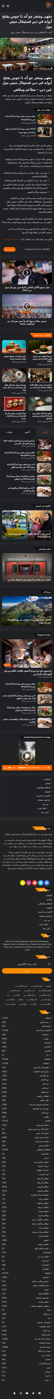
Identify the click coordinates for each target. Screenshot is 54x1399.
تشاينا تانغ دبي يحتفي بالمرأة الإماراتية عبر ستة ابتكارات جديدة (15, 415)
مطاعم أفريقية (42, 1178)
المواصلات (46, 1252)
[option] (27, 525)
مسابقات (45, 1034)
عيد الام (45, 1084)
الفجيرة (47, 1051)
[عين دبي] (48, 6)
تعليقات (9, 432)
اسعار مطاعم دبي (45, 995)
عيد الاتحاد (44, 1080)
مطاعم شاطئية (42, 1203)
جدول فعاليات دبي (29, 995)
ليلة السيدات (43, 1174)
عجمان (47, 1359)
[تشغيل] (48, 767)
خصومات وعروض (43, 1322)
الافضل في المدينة (43, 796)
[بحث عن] (8, 7)
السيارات (45, 1265)
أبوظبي (48, 986)
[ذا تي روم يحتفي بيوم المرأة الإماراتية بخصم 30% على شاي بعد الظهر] (44, 468)
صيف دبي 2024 (44, 1351)
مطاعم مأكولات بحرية (40, 1219)
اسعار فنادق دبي (14, 990)
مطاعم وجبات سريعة (40, 1232)
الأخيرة (45, 432)
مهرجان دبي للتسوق (40, 1108)
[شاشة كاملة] (5, 767)
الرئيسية (47, 1043)
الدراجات (45, 1261)
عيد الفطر (44, 1092)
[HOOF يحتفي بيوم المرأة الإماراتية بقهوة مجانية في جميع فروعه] (44, 132)
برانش (46, 1158)
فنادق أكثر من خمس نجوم (38, 1129)
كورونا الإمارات (44, 1363)
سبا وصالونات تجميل (40, 1285)
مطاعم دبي (22, 1004)
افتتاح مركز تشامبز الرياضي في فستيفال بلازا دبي (29, 579)
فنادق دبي (33, 1004)
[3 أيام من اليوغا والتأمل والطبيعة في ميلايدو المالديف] (44, 492)
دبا (47, 1055)
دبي (8, 995)
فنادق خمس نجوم (41, 1137)
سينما (46, 1289)
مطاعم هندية (43, 1228)
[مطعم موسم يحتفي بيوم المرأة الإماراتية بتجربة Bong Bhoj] (44, 119)
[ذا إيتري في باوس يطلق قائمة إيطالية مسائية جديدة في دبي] (40, 375)
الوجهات (47, 792)
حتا (49, 1318)
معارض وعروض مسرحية (38, 1104)
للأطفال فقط (43, 1293)
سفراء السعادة (44, 1343)
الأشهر (27, 432)
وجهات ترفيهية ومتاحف (39, 1306)
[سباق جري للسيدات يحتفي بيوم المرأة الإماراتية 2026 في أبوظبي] (44, 480)
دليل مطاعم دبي (32, 1000)
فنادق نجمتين (43, 1145)
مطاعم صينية (43, 1211)
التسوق (45, 1277)
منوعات (47, 1372)
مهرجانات (44, 1112)
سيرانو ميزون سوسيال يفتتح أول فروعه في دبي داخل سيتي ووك (14, 387)
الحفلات (45, 1063)
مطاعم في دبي (10, 1004)
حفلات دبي (16, 995)
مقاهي (46, 1240)
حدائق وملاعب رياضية (40, 1281)
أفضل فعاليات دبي (45, 990)
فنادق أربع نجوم (42, 1125)
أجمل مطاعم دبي (36, 986)
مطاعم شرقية (43, 1207)
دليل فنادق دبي (46, 1000)
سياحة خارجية (45, 1347)
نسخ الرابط (9, 249)
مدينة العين (44, 1022)
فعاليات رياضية (42, 1096)
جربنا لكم (46, 1314)
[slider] (29, 767)
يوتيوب (45, 1038)
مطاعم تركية (43, 1199)
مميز (48, 1367)
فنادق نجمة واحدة (41, 1141)
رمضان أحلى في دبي (42, 1339)
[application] (27, 756)
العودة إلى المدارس (41, 1067)
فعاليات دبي (10, 1000)
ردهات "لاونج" (43, 1166)
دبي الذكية (46, 1330)
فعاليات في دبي (45, 1004)
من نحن (45, 804)
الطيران (45, 1269)
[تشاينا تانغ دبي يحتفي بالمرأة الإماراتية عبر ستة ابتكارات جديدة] (14, 404)
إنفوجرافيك (46, 1026)
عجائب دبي (46, 1355)
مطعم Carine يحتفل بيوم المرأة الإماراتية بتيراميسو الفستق (42, 415)
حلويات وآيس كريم (41, 1162)
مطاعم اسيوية (43, 1191)
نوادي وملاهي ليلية (41, 1248)
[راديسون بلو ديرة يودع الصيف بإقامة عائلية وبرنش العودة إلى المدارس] (44, 444)
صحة (46, 1380)
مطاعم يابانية (43, 1236)
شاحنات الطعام (42, 1170)
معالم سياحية (43, 1302)
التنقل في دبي (43, 1256)
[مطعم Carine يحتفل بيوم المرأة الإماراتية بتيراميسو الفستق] (40, 404)
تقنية (48, 1310)
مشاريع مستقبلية (43, 800)
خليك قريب (41, 808)
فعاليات (20, 1000)
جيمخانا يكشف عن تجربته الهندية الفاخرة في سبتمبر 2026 (42, 358)
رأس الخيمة (45, 1335)
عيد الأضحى (44, 1075)
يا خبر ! (47, 1376)
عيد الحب (44, 1088)
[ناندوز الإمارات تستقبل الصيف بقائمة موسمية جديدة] (14, 347)
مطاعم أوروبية (42, 1186)
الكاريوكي (44, 1154)
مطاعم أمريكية (42, 1182)
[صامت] (9, 767)
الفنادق (47, 783)
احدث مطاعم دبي (29, 990)
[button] (27, 756)
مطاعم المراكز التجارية (39, 1195)
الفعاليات (47, 779)
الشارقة (47, 1047)
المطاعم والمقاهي (43, 787)
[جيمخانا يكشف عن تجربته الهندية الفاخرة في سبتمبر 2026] (40, 347)
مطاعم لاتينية (43, 1215)
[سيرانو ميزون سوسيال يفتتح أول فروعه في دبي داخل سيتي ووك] (14, 375)
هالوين (46, 1117)
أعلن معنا (44, 812)
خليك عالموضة (44, 1326)
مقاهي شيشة (43, 1244)
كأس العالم (44, 1100)
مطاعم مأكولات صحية (40, 1224)
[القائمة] (3, 7)
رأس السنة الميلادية (41, 1071)
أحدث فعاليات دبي (21, 986)
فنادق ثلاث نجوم (42, 1133)
